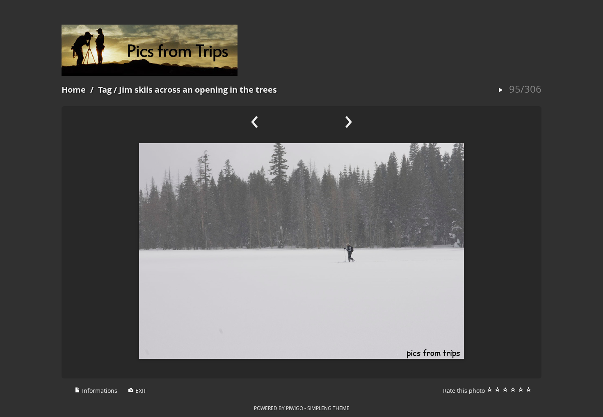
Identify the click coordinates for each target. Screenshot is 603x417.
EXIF (140, 390)
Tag (105, 89)
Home (74, 89)
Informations (98, 390)
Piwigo (294, 408)
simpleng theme (328, 408)
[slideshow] (500, 90)
